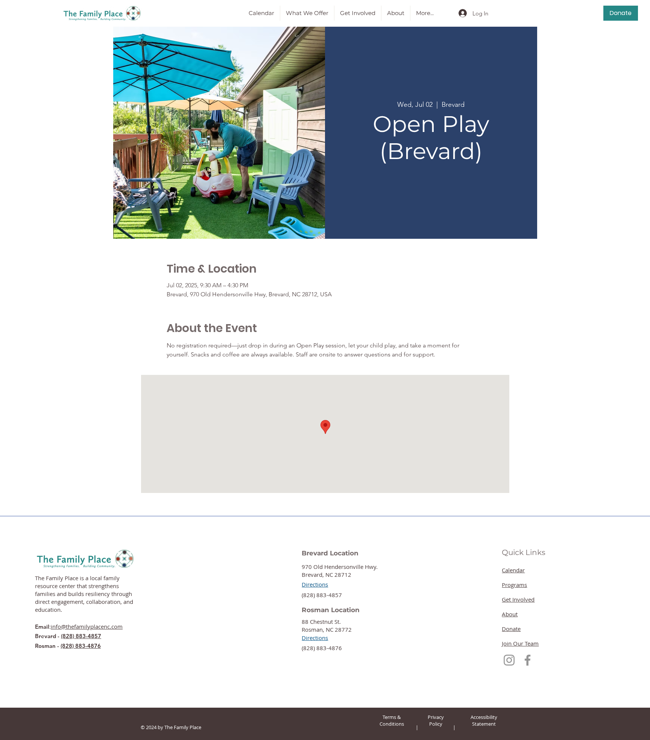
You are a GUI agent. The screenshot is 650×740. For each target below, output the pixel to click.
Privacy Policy (436, 720)
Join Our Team (520, 643)
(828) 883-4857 (81, 636)
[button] (307, 13)
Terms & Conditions (392, 720)
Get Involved (518, 599)
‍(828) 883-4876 (322, 648)
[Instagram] (509, 660)
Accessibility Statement (484, 720)
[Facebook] (527, 660)
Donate (511, 628)
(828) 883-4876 (81, 645)
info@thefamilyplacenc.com (87, 626)
